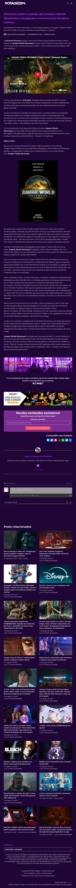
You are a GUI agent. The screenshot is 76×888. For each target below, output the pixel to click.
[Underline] (17, 495)
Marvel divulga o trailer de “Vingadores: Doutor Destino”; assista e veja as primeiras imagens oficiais (20, 554)
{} (35, 495)
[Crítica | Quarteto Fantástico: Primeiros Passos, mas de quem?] (55, 782)
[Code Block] (30, 495)
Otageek (69, 882)
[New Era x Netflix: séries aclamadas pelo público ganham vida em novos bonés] (20, 816)
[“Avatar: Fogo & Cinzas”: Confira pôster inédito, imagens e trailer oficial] (20, 646)
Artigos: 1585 (38, 469)
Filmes (46, 34)
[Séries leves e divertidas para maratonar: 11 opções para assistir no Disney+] (55, 646)
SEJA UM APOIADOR (44, 873)
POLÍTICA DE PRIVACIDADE (45, 876)
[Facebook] (48, 440)
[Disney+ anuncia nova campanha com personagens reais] (55, 573)
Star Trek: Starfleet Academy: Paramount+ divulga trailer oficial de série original (54, 554)
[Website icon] (38, 465)
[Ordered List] (22, 495)
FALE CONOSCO (30, 873)
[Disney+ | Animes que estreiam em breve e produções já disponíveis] (20, 750)
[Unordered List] (24, 495)
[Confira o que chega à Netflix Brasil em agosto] (55, 714)
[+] (38, 495)
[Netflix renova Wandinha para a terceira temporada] (55, 750)
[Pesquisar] (68, 3)
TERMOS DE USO (27, 876)
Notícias (52, 34)
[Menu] (71, 3)
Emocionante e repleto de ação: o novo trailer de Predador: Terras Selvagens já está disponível (20, 796)
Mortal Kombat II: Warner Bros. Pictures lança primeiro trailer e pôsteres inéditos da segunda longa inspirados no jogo (55, 830)
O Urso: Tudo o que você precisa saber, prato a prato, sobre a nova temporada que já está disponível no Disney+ (19, 692)
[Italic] (14, 495)
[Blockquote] (27, 495)
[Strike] (19, 495)
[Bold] (11, 495)
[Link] (32, 495)
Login (70, 483)
